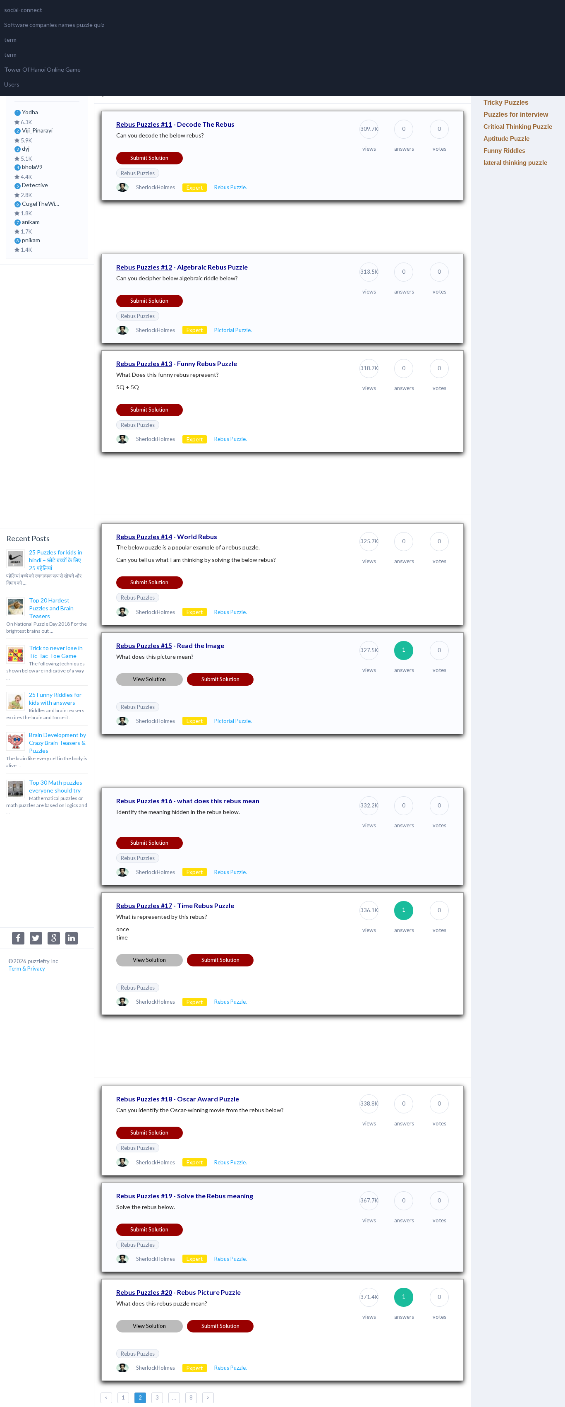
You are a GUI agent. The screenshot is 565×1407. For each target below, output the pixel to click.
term (10, 39)
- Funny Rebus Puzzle (176, 363)
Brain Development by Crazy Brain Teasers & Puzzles (57, 742)
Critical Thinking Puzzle (518, 126)
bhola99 (32, 166)
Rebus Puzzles (138, 173)
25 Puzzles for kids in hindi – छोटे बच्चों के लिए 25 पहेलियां (55, 560)
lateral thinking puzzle (515, 162)
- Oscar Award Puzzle (177, 1099)
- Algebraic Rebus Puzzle (182, 267)
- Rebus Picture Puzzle (178, 1292)
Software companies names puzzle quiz (54, 24)
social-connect (23, 9)
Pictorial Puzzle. (233, 330)
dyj (25, 148)
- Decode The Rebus (175, 124)
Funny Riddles (504, 150)
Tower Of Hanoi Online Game (42, 69)
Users (11, 84)
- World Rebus (166, 536)
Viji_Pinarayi (37, 130)
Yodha (30, 112)
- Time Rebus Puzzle (175, 905)
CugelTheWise (41, 203)
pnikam (31, 239)
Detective (35, 184)
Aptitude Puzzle (506, 138)
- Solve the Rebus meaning (184, 1196)
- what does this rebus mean (187, 801)
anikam (31, 221)
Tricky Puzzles (506, 102)
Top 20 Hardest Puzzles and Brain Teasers (51, 608)
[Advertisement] (47, 395)
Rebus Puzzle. (230, 187)
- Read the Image (170, 645)
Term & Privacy (26, 968)
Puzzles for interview (516, 114)
